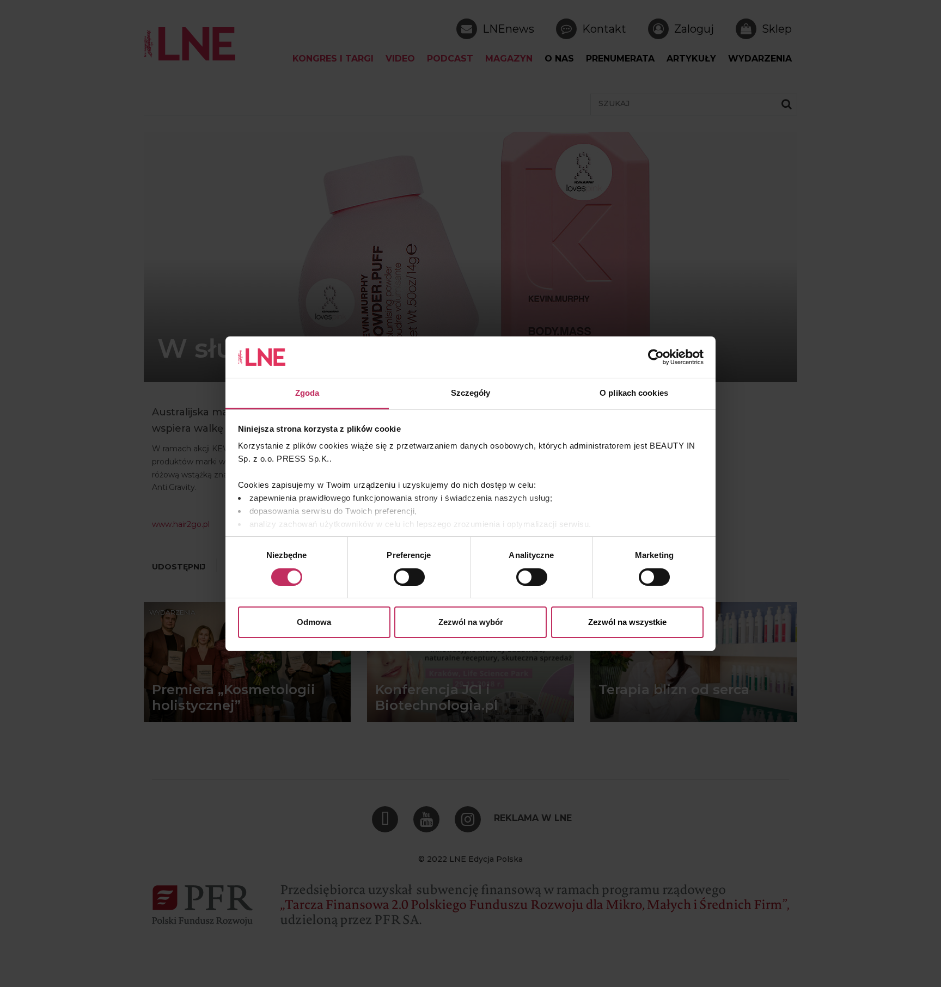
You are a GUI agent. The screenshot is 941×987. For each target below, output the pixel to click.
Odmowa (314, 622)
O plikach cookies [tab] (634, 392)
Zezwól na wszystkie (627, 622)
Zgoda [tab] (307, 392)
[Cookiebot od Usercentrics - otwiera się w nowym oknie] (656, 357)
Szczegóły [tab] (471, 392)
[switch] (409, 577)
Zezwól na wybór (470, 622)
